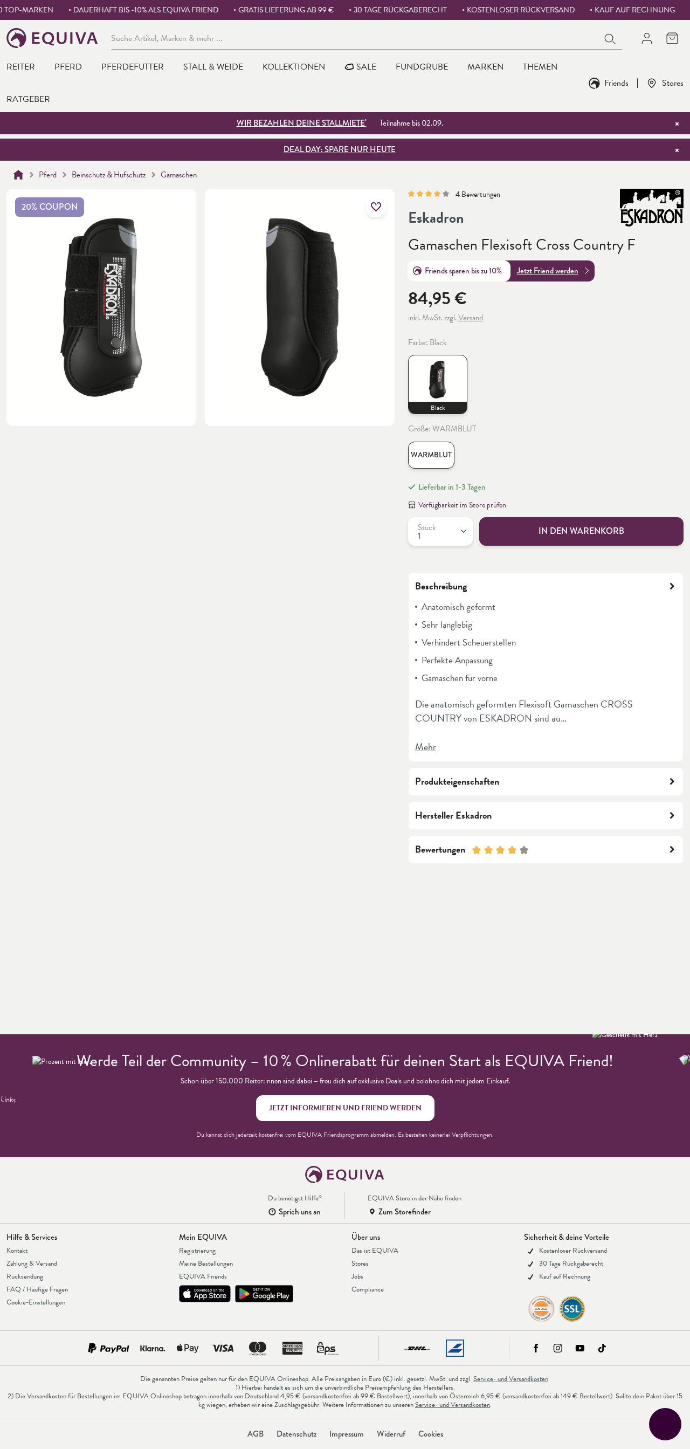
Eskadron (436, 218)
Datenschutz (296, 1434)
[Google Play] (264, 1293)
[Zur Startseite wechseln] (52, 38)
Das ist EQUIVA (374, 1250)
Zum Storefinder (404, 1211)
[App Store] (205, 1293)
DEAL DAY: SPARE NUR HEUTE (340, 149)
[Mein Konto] (646, 38)
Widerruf (391, 1434)
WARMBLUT (431, 454)
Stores (673, 83)
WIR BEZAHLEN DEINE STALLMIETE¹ (302, 123)
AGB (255, 1434)
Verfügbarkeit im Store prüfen (462, 505)
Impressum (346, 1434)
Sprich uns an (300, 1211)
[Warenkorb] (672, 38)
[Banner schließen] (677, 123)
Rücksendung (24, 1276)
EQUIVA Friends (203, 1276)
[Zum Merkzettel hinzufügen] (376, 207)
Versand (470, 317)
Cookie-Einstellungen (35, 1302)
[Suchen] (610, 37)
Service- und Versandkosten (510, 1379)
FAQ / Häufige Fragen (37, 1289)
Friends (616, 83)
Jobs (357, 1276)
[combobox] (355, 37)
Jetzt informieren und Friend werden (345, 1107)
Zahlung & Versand (31, 1263)
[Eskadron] (652, 207)
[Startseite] (18, 174)
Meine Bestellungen (206, 1263)
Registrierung (197, 1250)
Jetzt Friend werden (547, 270)
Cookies (430, 1434)
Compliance (367, 1289)
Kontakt (16, 1250)
